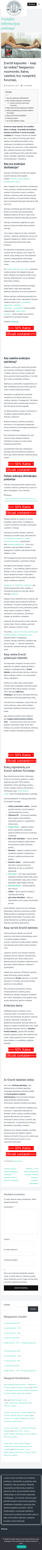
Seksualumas (17, 1161)
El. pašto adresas (11, 1250)
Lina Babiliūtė (27, 86)
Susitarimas (22, 1547)
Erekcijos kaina (12, 118)
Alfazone (15, 322)
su (16, 644)
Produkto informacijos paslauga (10, 23)
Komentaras (9, 1207)
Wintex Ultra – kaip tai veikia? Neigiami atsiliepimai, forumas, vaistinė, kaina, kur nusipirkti (20, 1434)
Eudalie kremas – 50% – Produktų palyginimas (20, 1343)
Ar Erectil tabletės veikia (15, 121)
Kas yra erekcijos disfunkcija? (18, 98)
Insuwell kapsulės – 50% (12, 1328)
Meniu (33, 4)
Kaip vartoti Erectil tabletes (16, 116)
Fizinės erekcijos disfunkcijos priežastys (19, 104)
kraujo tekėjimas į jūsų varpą (17, 269)
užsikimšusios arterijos (14, 538)
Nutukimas (8, 585)
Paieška (7, 1305)
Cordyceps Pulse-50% (11, 1338)
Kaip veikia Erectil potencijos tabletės (20, 108)
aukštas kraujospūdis (16, 544)
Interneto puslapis (11, 1260)
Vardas (7, 1239)
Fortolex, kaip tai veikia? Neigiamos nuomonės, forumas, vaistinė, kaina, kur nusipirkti (11, 1175)
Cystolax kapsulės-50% (12, 1323)
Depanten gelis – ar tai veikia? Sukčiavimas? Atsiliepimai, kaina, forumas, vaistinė (18, 1403)
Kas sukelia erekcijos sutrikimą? (19, 101)
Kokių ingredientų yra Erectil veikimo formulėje (20, 112)
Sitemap (4, 1529)
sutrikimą (14, 594)
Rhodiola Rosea (14, 886)
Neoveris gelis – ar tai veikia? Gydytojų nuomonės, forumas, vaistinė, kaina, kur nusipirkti (20, 1452)
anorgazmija (18, 308)
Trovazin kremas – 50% (12, 1333)
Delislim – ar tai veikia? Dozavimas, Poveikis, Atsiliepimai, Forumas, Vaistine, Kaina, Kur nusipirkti (21, 1390)
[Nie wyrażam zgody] (39, 1543)
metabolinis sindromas (23, 585)
